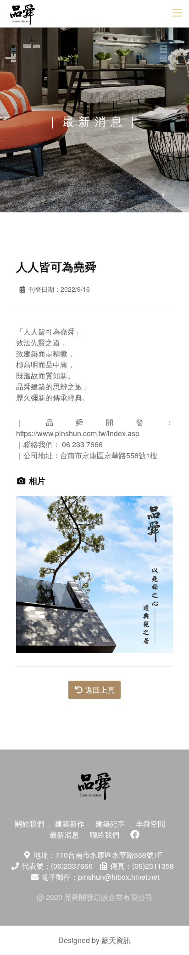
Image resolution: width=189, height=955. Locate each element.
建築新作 (69, 823)
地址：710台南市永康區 (97, 855)
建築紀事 (110, 823)
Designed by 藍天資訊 (94, 940)
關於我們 (29, 823)
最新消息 (64, 834)
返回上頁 (99, 689)
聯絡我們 (104, 834)
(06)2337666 (72, 866)
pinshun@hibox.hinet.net (118, 877)
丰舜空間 (150, 823)
